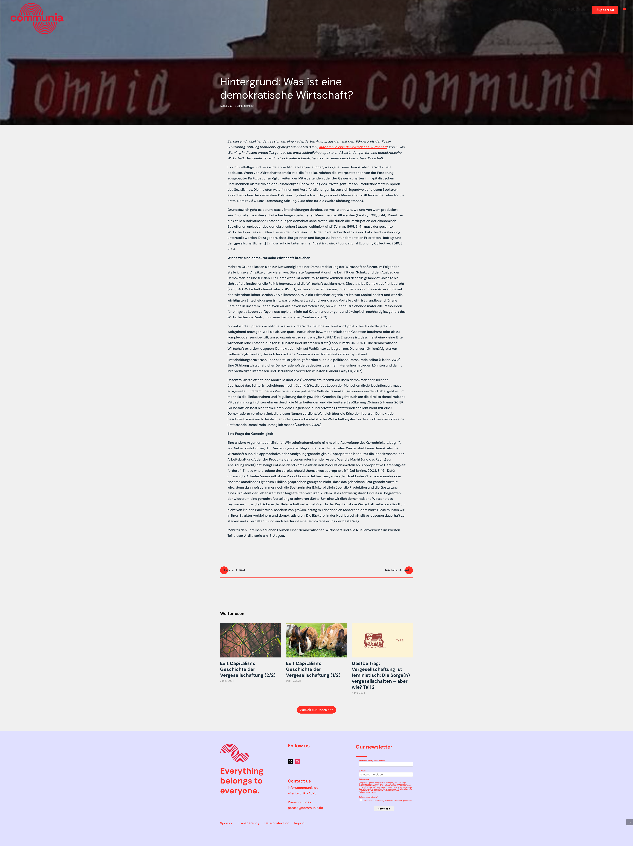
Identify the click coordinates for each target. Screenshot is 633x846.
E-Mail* (362, 771)
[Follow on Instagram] (297, 761)
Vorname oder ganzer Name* (372, 760)
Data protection (276, 823)
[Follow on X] (290, 761)
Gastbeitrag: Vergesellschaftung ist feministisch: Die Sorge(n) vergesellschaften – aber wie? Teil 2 (381, 675)
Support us (605, 10)
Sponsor (226, 823)
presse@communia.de (305, 808)
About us (576, 9)
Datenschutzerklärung (368, 792)
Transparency (248, 823)
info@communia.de (303, 787)
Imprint (300, 823)
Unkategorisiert (245, 105)
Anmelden (384, 808)
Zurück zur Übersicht (316, 710)
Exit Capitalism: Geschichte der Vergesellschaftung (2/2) (247, 669)
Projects (554, 9)
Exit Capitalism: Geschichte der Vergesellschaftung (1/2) (313, 669)
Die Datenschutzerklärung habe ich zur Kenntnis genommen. (387, 800)
